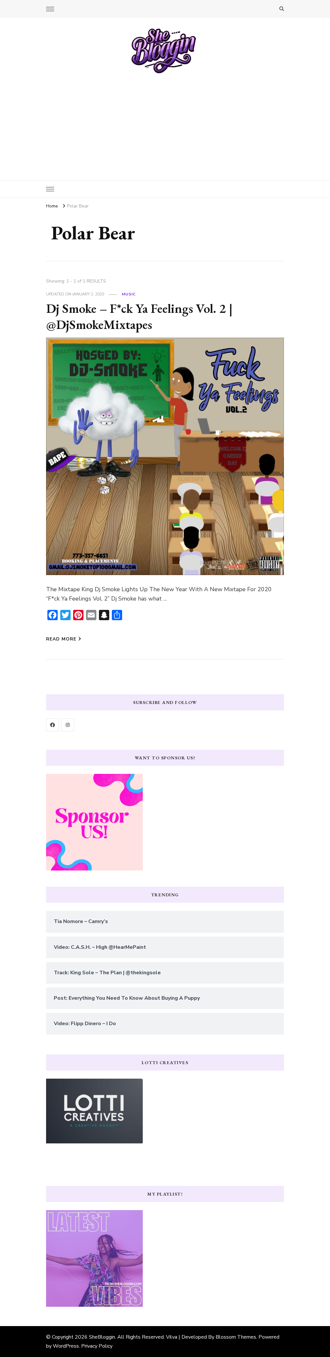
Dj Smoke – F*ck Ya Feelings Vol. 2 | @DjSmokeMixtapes (139, 316)
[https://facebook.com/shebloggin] (52, 724)
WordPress (66, 1346)
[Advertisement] (165, 122)
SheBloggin (102, 1337)
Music (129, 294)
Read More (61, 639)
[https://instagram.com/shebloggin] (67, 724)
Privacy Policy (96, 1346)
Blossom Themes (236, 1337)
